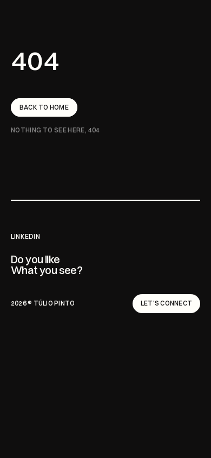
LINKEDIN (25, 236)
